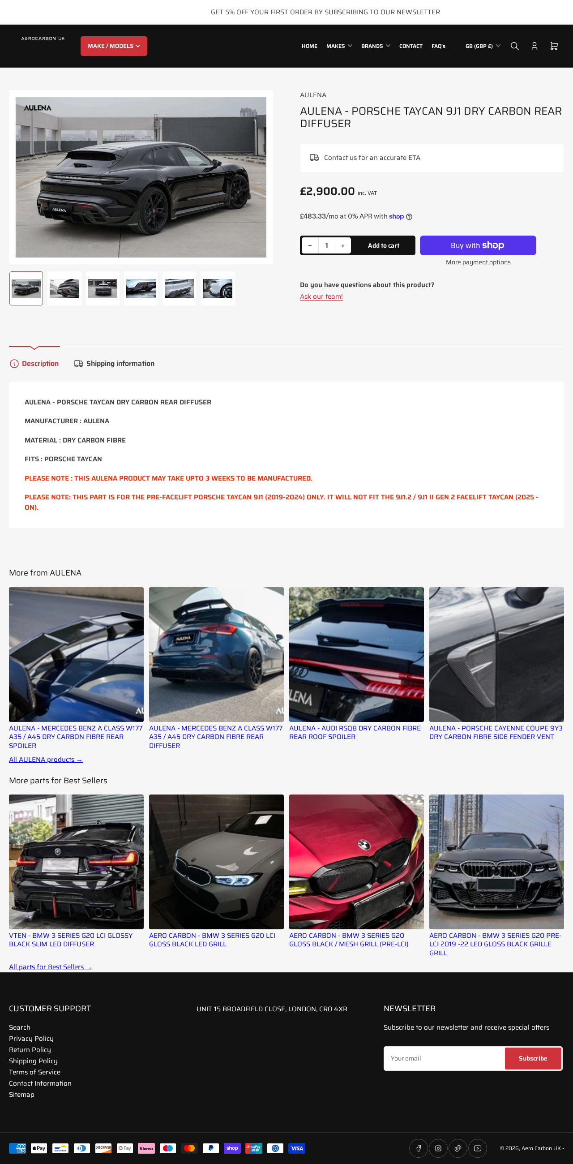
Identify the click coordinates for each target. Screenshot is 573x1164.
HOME (309, 46)
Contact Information (40, 1083)
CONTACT (411, 46)
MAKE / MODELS (110, 46)
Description (40, 363)
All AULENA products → (46, 760)
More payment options (478, 262)
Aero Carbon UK (541, 1148)
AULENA (313, 95)
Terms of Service (34, 1072)
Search (19, 1027)
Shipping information (120, 363)
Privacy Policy (31, 1038)
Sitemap (21, 1094)
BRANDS (372, 46)
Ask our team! (321, 296)
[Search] (515, 46)
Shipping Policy (33, 1061)
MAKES (335, 46)
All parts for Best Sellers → (50, 967)
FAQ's (438, 46)
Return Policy (30, 1049)
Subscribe (533, 1058)
